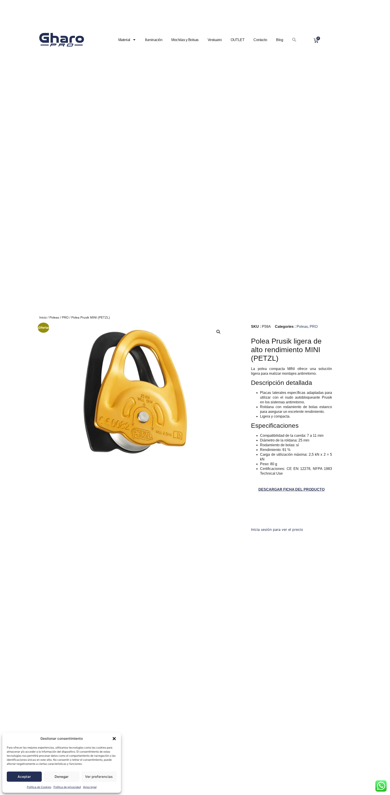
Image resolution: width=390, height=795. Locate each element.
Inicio (43, 317)
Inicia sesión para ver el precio (277, 529)
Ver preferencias (99, 776)
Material (124, 40)
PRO (65, 317)
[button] (114, 738)
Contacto (260, 40)
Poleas (54, 317)
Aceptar (24, 776)
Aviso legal (90, 787)
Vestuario (215, 40)
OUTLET (237, 40)
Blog (279, 40)
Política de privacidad (67, 787)
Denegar (62, 776)
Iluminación (153, 40)
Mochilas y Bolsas (185, 40)
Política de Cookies (39, 787)
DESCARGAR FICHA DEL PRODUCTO (291, 489)
